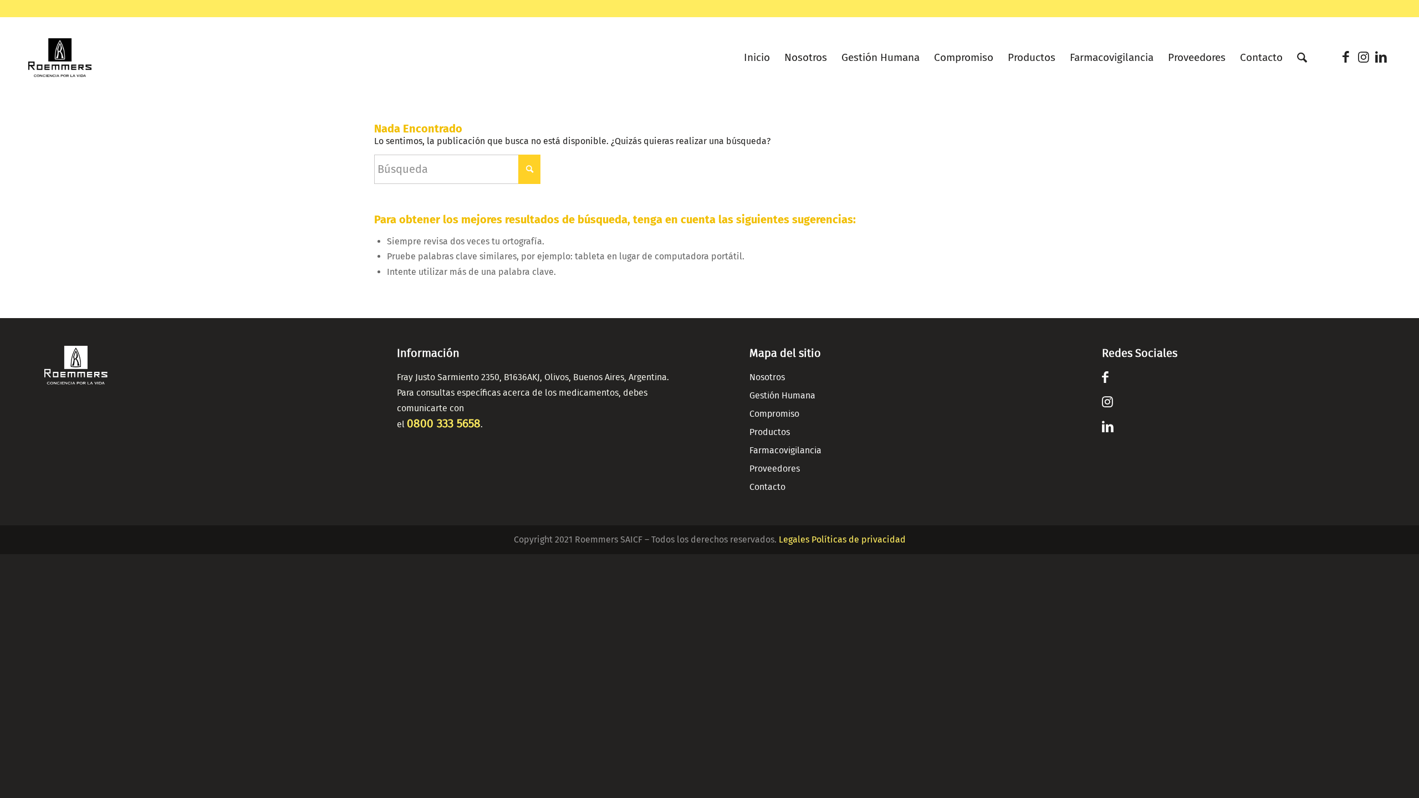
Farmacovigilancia (785, 450)
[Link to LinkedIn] (1381, 57)
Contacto (767, 487)
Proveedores (774, 468)
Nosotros (767, 377)
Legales (794, 539)
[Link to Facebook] (1346, 57)
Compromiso (774, 414)
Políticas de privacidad (858, 539)
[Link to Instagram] (1363, 57)
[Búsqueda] (1302, 57)
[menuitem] (757, 54)
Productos (769, 432)
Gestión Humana (782, 395)
